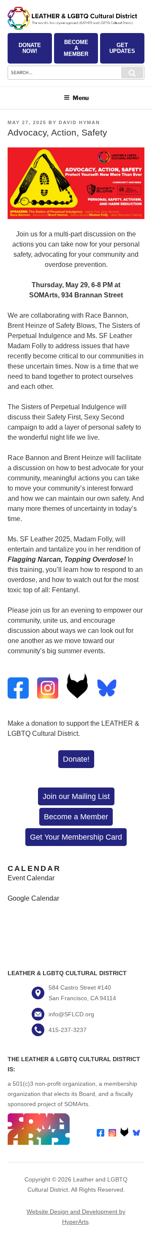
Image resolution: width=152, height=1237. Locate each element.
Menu (81, 97)
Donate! (76, 759)
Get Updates (122, 48)
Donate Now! (30, 48)
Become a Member (76, 48)
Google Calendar (33, 898)
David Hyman (79, 122)
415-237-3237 (68, 1029)
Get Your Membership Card (76, 837)
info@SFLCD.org (71, 1014)
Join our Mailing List (76, 796)
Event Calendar (31, 878)
